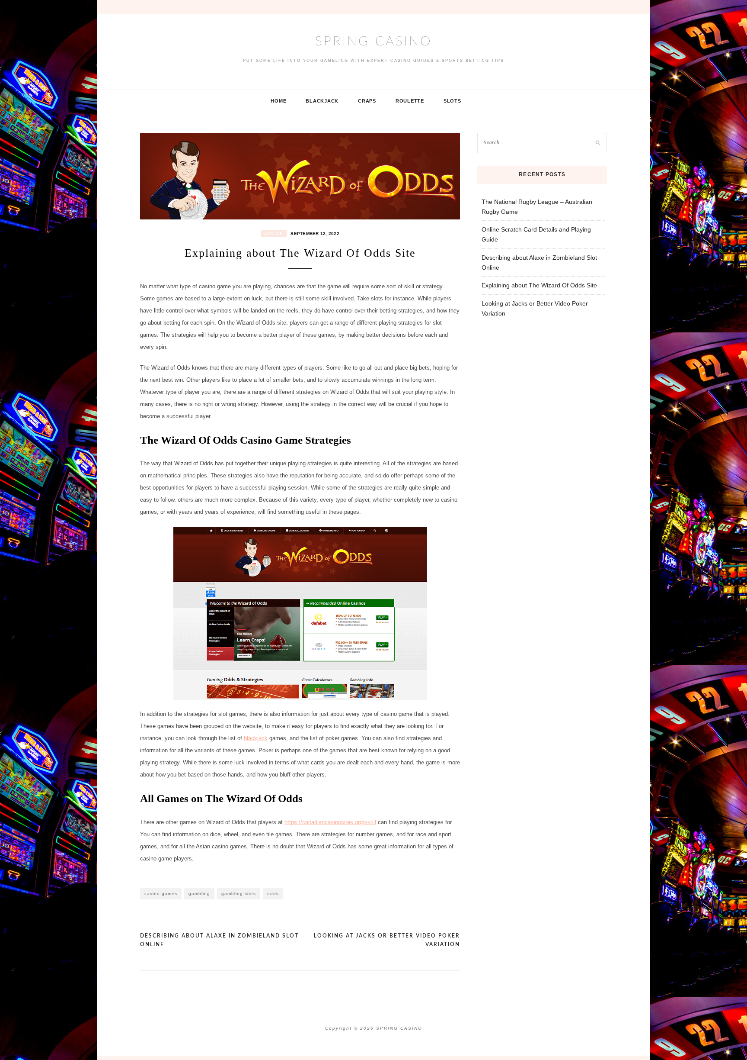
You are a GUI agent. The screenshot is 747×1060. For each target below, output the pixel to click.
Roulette (410, 100)
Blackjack (322, 100)
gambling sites (238, 893)
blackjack (256, 738)
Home (278, 100)
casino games (160, 893)
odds (273, 893)
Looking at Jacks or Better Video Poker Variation (387, 940)
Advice (273, 233)
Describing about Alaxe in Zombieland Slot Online (219, 940)
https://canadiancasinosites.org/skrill (330, 822)
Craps (367, 100)
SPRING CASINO (373, 41)
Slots (452, 100)
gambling (199, 893)
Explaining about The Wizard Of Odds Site (539, 285)
